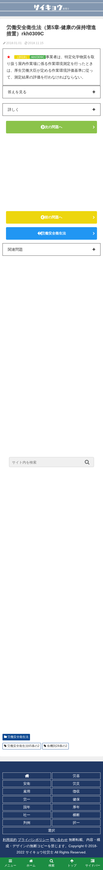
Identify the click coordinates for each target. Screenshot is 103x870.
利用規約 (10, 840)
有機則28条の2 (57, 746)
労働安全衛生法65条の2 (23, 746)
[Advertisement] (51, 172)
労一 (26, 799)
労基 (76, 776)
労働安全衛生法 (54, 233)
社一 (26, 815)
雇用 (26, 791)
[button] (88, 462)
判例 (26, 823)
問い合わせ (59, 840)
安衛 (26, 783)
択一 (76, 823)
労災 (76, 783)
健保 (76, 799)
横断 (76, 815)
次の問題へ (53, 127)
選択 (51, 830)
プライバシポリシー (33, 840)
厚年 (76, 807)
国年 (26, 807)
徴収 (76, 791)
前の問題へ (53, 217)
